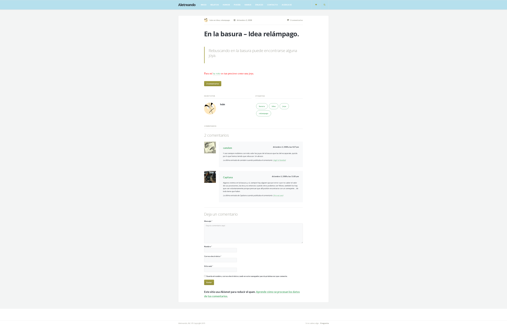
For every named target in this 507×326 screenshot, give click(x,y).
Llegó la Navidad (279, 160)
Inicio (203, 5)
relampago (225, 20)
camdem (227, 147)
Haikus (248, 5)
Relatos (214, 5)
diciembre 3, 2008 (244, 20)
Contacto (272, 5)
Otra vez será (278, 195)
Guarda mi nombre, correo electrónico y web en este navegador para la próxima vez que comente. (246, 276)
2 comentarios (296, 20)
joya (284, 106)
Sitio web (208, 266)
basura (262, 106)
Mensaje (208, 221)
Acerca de (287, 5)
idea (218, 20)
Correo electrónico (212, 256)
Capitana (228, 177)
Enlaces (259, 5)
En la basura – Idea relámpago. (251, 33)
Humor (226, 5)
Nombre (208, 246)
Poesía (237, 5)
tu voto (216, 73)
